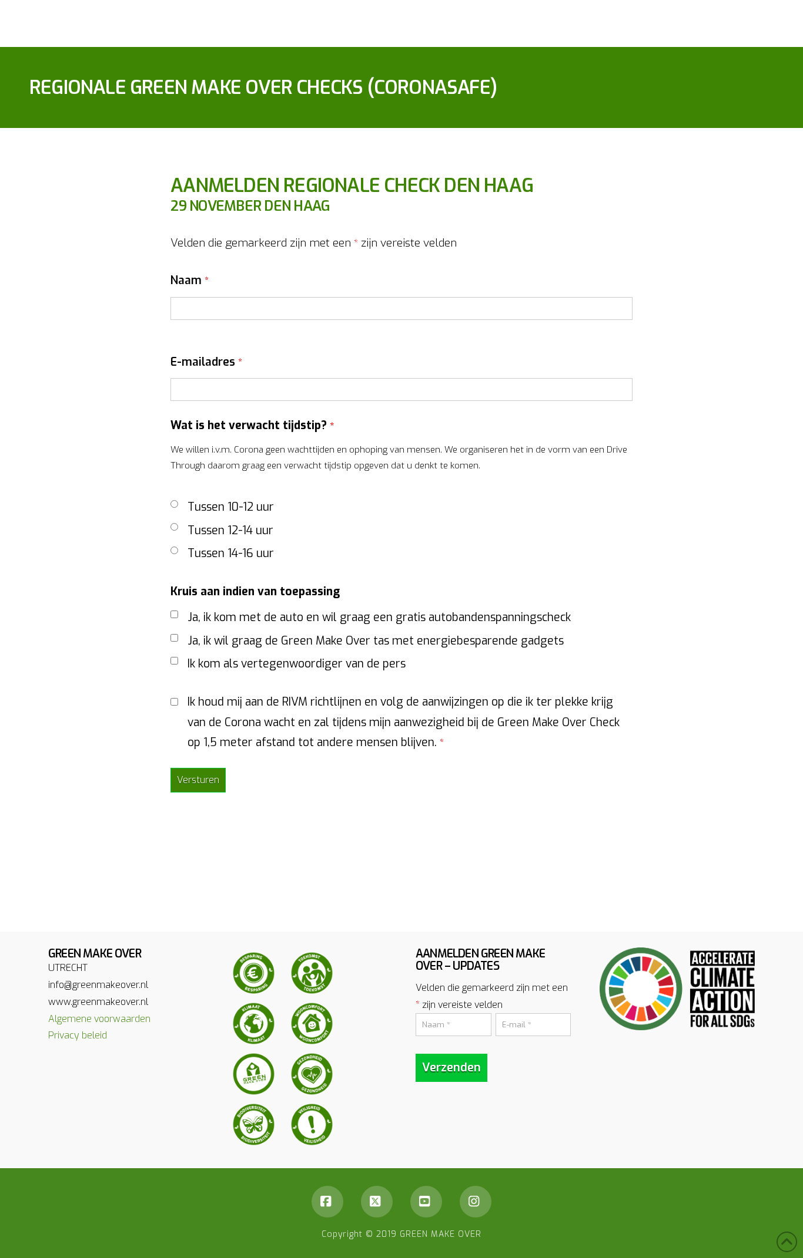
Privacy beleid (77, 1035)
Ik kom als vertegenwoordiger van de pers (297, 663)
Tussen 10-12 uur (231, 507)
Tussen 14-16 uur (231, 553)
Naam (189, 280)
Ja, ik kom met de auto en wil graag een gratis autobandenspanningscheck (379, 617)
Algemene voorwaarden (99, 1019)
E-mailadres (206, 362)
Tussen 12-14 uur (230, 530)
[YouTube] (426, 1201)
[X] (377, 1201)
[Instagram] (475, 1201)
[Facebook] (327, 1201)
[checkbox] (174, 614)
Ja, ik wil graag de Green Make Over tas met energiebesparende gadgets (376, 640)
